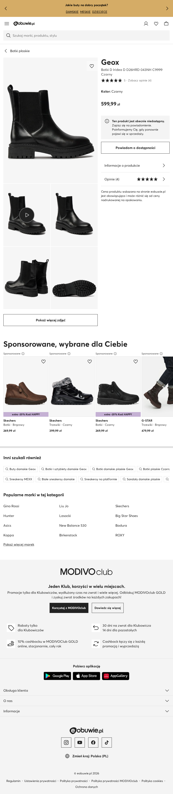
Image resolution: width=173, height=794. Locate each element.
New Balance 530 (72, 525)
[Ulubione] (156, 24)
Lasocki (65, 516)
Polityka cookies (152, 781)
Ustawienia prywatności (40, 781)
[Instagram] (66, 742)
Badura (121, 525)
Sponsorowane (11, 353)
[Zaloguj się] (146, 24)
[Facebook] (93, 742)
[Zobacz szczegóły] (164, 165)
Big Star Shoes (126, 516)
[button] (50, 120)
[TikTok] (107, 742)
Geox (110, 62)
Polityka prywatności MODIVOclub (114, 781)
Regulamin (13, 781)
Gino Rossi (11, 506)
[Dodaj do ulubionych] (92, 66)
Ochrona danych (86, 787)
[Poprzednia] (6, 8)
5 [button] (126, 80)
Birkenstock (68, 535)
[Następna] (167, 8)
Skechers (122, 506)
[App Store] (86, 676)
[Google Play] (57, 676)
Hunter (8, 516)
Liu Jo (63, 506)
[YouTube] (80, 742)
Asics (7, 525)
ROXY (119, 535)
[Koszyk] (166, 24)
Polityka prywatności (74, 781)
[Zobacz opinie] (164, 179)
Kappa (8, 535)
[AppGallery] (115, 676)
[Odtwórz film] (26, 215)
